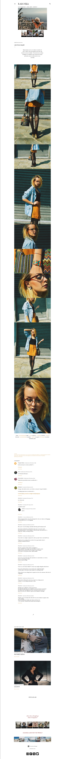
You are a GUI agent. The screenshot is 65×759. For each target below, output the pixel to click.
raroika (23, 508)
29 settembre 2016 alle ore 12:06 (26, 471)
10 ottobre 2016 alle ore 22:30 (27, 487)
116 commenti (16, 656)
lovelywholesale (22, 435)
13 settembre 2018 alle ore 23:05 (28, 545)
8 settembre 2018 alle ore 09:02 (28, 524)
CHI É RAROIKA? (22, 7)
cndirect (33, 437)
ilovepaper (42, 437)
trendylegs (39, 435)
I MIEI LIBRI (29, 7)
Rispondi (20, 469)
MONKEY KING (19, 654)
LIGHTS (17, 687)
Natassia (20, 487)
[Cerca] (50, 3)
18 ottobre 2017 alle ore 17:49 (28, 498)
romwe (47, 435)
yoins (30, 435)
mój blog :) (20, 482)
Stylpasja (20, 467)
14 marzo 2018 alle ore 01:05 (28, 517)
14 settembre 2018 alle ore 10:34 (28, 555)
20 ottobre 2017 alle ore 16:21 (28, 504)
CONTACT (35, 7)
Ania (19, 471)
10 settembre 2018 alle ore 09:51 (28, 535)
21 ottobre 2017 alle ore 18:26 (30, 508)
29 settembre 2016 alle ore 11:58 (30, 462)
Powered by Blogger (33, 746)
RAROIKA (23, 3)
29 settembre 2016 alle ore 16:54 (29, 478)
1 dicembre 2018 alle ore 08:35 (28, 595)
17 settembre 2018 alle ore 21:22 (28, 585)
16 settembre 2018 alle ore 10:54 (28, 578)
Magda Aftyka (21, 462)
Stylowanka (20, 478)
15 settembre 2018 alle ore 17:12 (28, 564)
